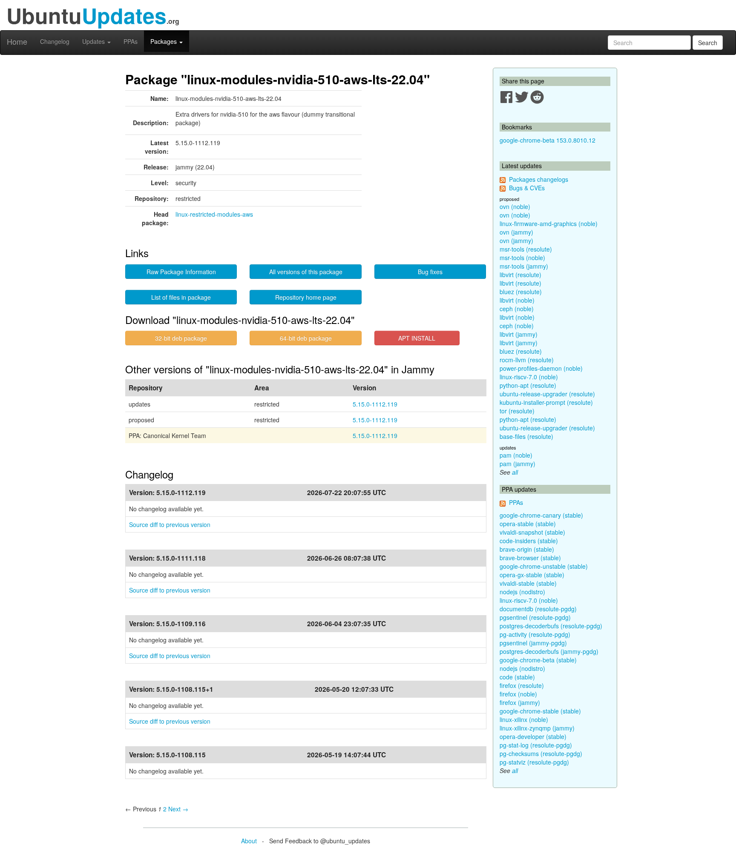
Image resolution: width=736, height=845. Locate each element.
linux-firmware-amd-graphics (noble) (549, 223)
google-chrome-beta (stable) (538, 660)
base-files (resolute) (526, 436)
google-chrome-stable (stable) (540, 711)
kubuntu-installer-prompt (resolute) (546, 402)
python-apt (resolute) (528, 385)
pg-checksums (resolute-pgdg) (541, 753)
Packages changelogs (538, 179)
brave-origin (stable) (527, 549)
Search (707, 42)
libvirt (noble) (517, 300)
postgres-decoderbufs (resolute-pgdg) (551, 626)
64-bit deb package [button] (306, 338)
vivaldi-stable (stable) (528, 583)
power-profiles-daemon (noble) (541, 368)
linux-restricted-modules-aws (214, 214)
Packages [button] (164, 41)
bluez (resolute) (521, 291)
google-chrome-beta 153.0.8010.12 (547, 140)
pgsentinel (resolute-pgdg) (535, 617)
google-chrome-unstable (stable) (544, 566)
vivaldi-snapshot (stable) (532, 532)
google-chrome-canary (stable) (541, 515)
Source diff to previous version (169, 524)
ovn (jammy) (516, 232)
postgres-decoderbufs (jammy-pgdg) (549, 651)
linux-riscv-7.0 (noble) (529, 376)
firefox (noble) (518, 694)
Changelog (54, 41)
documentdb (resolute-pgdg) (538, 608)
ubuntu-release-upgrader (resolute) (547, 394)
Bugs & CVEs (527, 187)
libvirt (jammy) (519, 334)
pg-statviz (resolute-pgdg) (534, 762)
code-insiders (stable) (529, 540)
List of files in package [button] (181, 297)
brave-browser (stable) (530, 557)
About (249, 840)
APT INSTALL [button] (416, 338)
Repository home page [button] (305, 297)
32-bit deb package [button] (181, 338)
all (515, 472)
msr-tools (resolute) (526, 249)
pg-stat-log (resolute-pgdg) (536, 745)
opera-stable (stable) (528, 523)
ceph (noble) (517, 308)
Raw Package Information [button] (181, 271)
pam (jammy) (517, 463)
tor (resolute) (517, 411)
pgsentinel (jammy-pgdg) (533, 643)
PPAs (131, 41)
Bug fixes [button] (430, 271)
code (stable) (517, 677)
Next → (178, 809)
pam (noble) (516, 455)
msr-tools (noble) (522, 257)
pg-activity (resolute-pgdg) (535, 634)
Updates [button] (94, 41)
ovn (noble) (515, 206)
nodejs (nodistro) (522, 591)
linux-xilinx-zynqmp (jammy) (537, 728)
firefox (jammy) (520, 702)
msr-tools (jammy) (524, 266)
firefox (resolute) (522, 685)
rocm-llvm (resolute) (527, 359)
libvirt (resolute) (520, 274)
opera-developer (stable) (533, 736)
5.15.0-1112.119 (375, 404)
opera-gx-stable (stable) (532, 574)
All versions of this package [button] (305, 271)
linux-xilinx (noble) (524, 719)
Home (17, 41)
